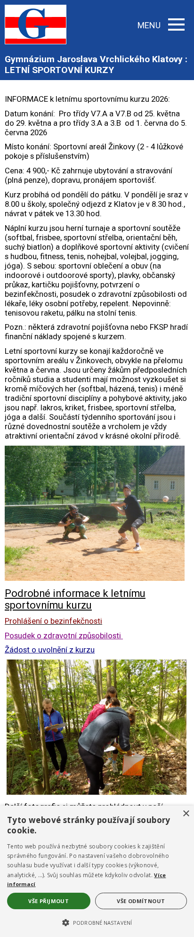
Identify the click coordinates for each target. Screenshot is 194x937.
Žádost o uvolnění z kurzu (50, 649)
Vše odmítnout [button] (141, 900)
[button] (97, 922)
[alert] (97, 871)
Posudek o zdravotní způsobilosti (64, 635)
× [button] (185, 813)
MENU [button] (149, 25)
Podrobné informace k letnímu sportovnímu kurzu (75, 599)
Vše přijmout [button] (48, 900)
